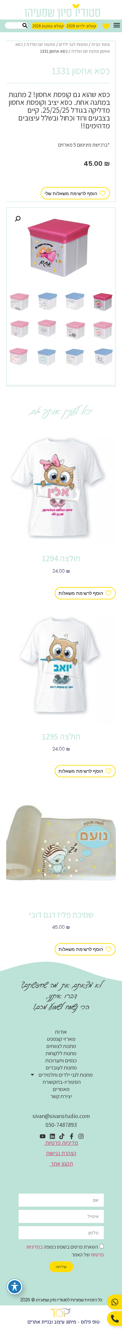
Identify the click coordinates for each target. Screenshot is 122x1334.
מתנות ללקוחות (61, 1053)
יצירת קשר (61, 1096)
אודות (61, 1031)
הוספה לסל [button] (61, 581)
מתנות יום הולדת (40, 44)
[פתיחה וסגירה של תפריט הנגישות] (14, 1287)
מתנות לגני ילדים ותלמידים (65, 1074)
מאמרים (61, 1089)
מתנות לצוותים (61, 1046)
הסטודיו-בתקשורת (61, 1081)
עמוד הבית (100, 44)
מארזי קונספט (61, 1038)
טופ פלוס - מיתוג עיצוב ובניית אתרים (63, 1322)
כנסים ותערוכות (61, 1060)
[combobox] (16, 25)
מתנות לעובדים (61, 1067)
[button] (116, 25)
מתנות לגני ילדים (73, 44)
